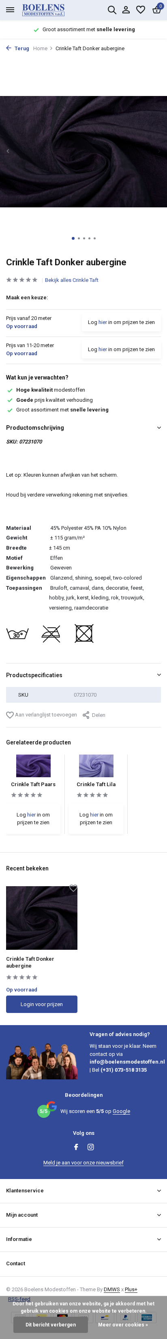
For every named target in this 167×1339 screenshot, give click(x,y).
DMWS (112, 1289)
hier (102, 322)
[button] (73, 238)
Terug (21, 48)
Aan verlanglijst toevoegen (45, 715)
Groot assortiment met (62, 410)
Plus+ (131, 1289)
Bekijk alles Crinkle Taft (71, 280)
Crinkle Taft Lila (96, 784)
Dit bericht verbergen (51, 1325)
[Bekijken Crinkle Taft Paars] (33, 768)
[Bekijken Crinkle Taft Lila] (96, 768)
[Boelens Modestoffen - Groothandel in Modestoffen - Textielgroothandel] (52, 10)
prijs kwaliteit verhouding (54, 400)
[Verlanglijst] (140, 10)
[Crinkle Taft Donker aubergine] (41, 918)
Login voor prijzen (42, 1004)
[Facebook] (76, 1148)
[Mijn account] (126, 10)
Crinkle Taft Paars (33, 784)
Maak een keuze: (27, 297)
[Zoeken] (112, 10)
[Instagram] (91, 1148)
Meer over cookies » (123, 1325)
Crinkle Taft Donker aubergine (30, 962)
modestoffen (50, 390)
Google (121, 1111)
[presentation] (8, 151)
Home (40, 48)
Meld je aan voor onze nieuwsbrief (83, 1163)
